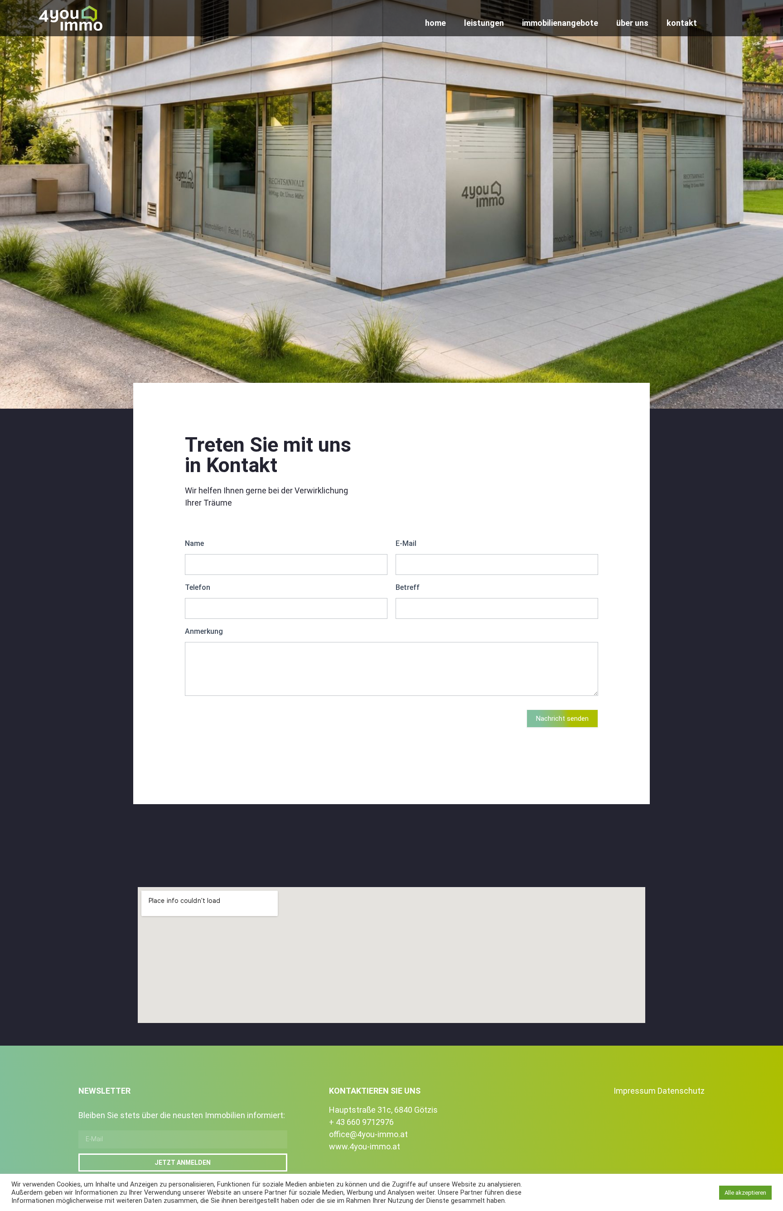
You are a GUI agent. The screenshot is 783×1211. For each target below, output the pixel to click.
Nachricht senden (562, 718)
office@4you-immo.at (368, 1134)
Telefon (197, 588)
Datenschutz (681, 1090)
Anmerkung (204, 632)
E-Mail (406, 544)
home (435, 23)
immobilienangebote (560, 23)
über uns (632, 23)
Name (194, 544)
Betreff (408, 588)
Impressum (635, 1090)
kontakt (682, 23)
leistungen (484, 23)
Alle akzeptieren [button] (745, 1192)
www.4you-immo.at (364, 1146)
